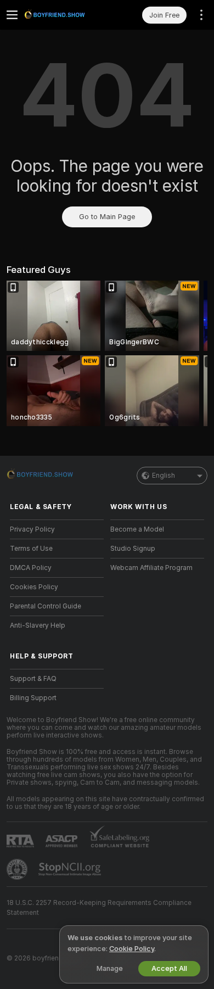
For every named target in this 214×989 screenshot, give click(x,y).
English (163, 475)
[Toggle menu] (12, 15)
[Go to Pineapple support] (18, 869)
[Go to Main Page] (65, 14)
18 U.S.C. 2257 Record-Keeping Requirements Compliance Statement (99, 908)
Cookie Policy (131, 949)
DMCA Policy (31, 568)
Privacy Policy (32, 529)
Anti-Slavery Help (37, 625)
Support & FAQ (33, 679)
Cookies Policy (34, 587)
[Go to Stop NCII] (70, 869)
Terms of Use (31, 548)
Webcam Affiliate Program (151, 568)
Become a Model (137, 529)
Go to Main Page (107, 217)
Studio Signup (132, 548)
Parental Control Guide (45, 606)
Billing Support (33, 698)
